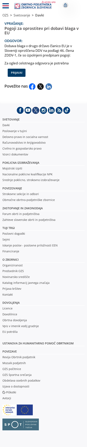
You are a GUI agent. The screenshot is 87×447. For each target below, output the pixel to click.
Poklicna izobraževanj (19, 163)
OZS (5, 15)
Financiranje (10, 251)
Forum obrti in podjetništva (20, 214)
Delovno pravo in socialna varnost (25, 137)
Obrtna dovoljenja (14, 320)
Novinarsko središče (16, 277)
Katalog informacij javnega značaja (26, 283)
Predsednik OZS (13, 271)
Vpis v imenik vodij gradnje (20, 326)
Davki (39, 15)
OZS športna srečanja (17, 375)
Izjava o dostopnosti (15, 386)
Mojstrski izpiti (12, 168)
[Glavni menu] (5, 6)
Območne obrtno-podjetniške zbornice (28, 200)
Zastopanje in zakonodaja (22, 208)
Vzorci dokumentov (15, 154)
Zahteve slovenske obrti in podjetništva (28, 220)
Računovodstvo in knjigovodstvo (24, 142)
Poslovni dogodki (13, 233)
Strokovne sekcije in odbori (20, 194)
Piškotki (11, 392)
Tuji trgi (8, 228)
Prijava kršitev (11, 289)
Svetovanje (22, 15)
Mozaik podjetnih (14, 363)
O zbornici (10, 259)
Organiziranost (12, 265)
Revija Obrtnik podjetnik (18, 357)
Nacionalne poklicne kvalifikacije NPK (27, 174)
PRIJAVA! (16, 73)
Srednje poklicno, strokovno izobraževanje (30, 180)
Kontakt (7, 294)
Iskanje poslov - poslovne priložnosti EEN (30, 245)
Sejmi (6, 239)
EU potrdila (10, 332)
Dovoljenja (11, 303)
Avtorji (6, 398)
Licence (7, 308)
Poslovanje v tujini (14, 131)
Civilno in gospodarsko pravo (21, 148)
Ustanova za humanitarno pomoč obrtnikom (38, 343)
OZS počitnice (11, 369)
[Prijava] (65, 5)
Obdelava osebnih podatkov (21, 380)
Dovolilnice (9, 314)
